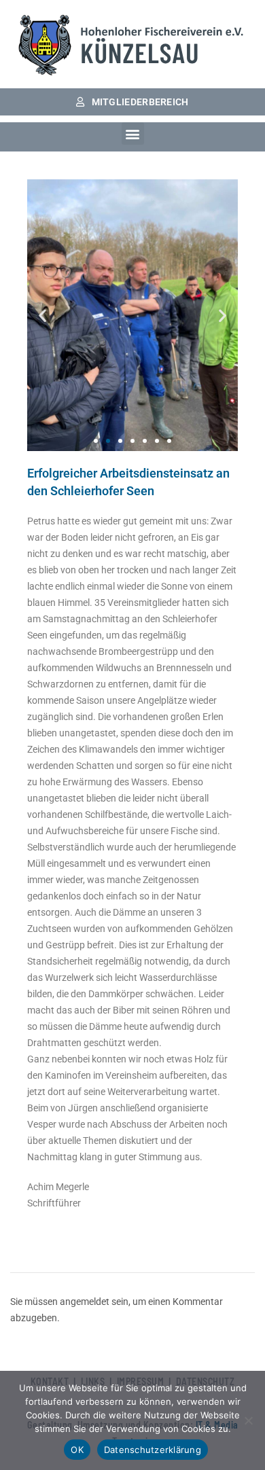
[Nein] (248, 1420)
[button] (133, 133)
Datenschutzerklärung (152, 1449)
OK (77, 1449)
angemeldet (84, 1301)
